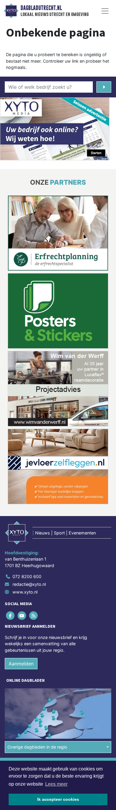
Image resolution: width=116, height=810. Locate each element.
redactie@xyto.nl (29, 584)
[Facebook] (10, 615)
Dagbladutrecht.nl (41, 8)
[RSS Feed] (34, 615)
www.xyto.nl (24, 591)
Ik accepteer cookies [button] (58, 799)
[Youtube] (22, 615)
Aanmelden (21, 664)
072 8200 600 (26, 576)
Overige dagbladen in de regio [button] (37, 746)
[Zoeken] (103, 87)
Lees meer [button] (56, 784)
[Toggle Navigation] (105, 11)
